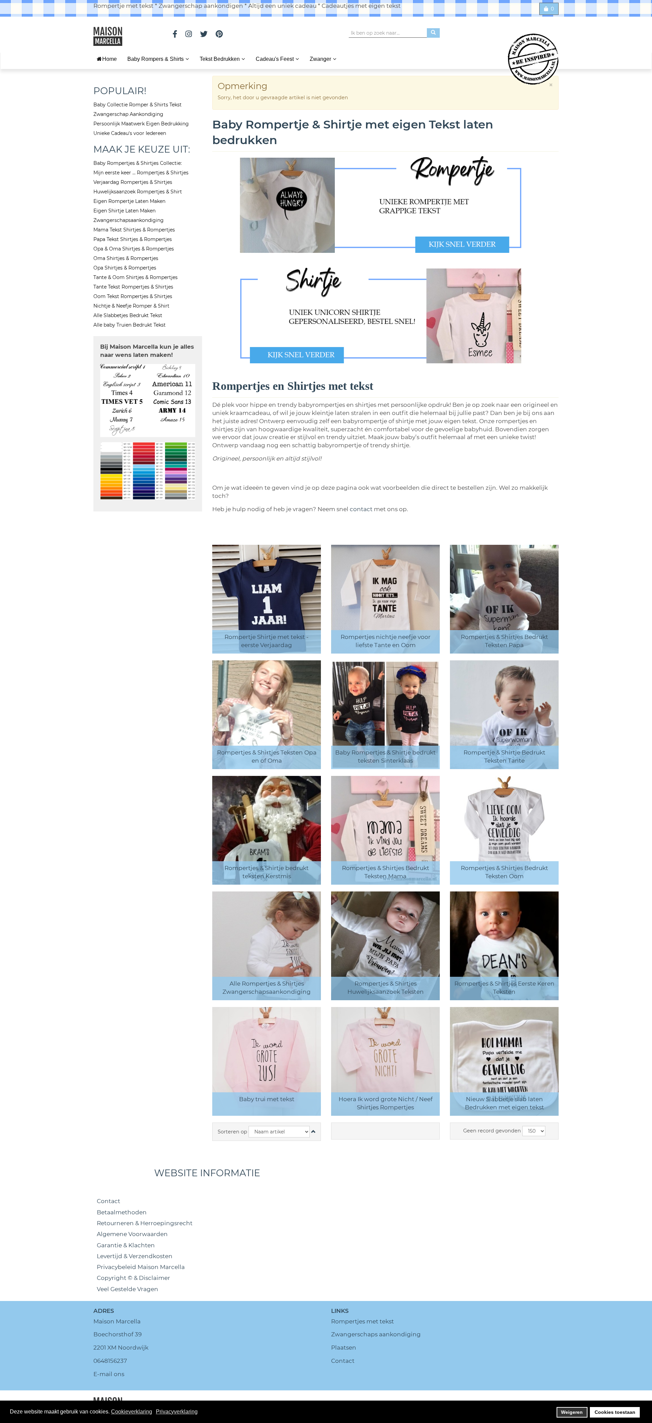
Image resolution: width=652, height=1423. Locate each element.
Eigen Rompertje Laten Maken (129, 201)
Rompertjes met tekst (362, 1321)
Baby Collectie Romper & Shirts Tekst (137, 105)
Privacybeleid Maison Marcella (141, 1267)
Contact (108, 1201)
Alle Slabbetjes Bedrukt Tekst (127, 315)
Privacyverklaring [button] (177, 1412)
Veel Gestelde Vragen (127, 1289)
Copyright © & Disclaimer (133, 1277)
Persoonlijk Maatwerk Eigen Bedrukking (141, 124)
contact (362, 509)
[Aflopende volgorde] (313, 1132)
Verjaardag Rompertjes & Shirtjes (132, 182)
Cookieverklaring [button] (131, 1412)
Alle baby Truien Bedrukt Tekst (129, 325)
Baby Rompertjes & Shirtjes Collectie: (137, 163)
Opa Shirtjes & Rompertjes (124, 268)
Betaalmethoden (122, 1212)
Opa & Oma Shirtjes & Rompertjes (133, 249)
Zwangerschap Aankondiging (128, 114)
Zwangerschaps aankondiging (376, 1334)
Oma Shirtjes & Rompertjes (125, 258)
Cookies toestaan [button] (615, 1412)
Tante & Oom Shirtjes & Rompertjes (135, 277)
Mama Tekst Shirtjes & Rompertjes (134, 230)
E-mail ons (108, 1374)
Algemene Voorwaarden (132, 1234)
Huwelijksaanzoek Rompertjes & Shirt (137, 192)
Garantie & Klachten (126, 1245)
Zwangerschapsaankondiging (128, 220)
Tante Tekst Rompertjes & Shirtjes (133, 287)
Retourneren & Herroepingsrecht (145, 1223)
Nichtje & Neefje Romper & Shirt (131, 306)
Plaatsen (343, 1347)
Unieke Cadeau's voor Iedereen (129, 133)
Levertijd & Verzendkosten (135, 1256)
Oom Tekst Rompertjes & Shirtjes (132, 296)
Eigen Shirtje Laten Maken (124, 211)
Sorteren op (232, 1132)
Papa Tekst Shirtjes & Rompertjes (132, 239)
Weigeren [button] (572, 1412)
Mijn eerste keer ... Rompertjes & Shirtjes (140, 173)
